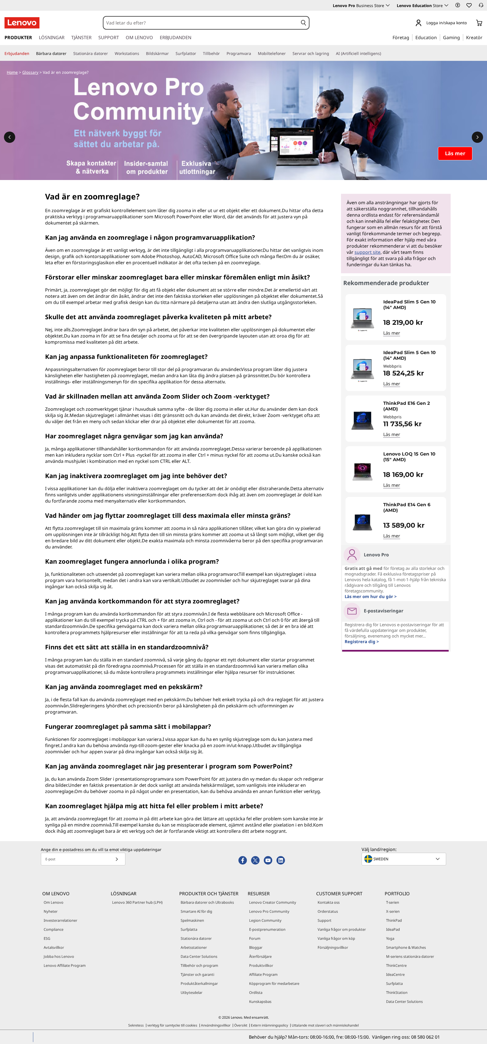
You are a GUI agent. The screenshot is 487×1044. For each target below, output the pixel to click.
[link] (481, 7)
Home (12, 72)
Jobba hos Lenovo (59, 956)
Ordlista (255, 992)
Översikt (240, 1025)
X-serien (393, 911)
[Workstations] (141, 53)
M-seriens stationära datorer (410, 956)
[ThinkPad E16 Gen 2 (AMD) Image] (362, 421)
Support (324, 920)
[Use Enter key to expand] (470, 23)
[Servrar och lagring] (331, 53)
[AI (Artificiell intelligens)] (383, 53)
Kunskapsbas (260, 1001)
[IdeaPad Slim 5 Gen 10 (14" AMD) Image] (362, 319)
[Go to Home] (22, 22)
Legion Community (265, 920)
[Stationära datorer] (110, 53)
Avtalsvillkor (54, 947)
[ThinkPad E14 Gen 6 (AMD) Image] (362, 522)
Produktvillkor (261, 965)
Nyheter (50, 911)
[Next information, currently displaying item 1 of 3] (477, 137)
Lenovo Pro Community (269, 911)
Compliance (53, 929)
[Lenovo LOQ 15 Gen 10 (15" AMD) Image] (362, 471)
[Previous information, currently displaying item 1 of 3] (9, 137)
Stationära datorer (196, 938)
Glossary (30, 72)
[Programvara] (253, 53)
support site (367, 252)
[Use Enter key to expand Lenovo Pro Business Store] (387, 5)
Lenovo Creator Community (272, 902)
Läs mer (391, 333)
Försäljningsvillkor (333, 947)
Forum (254, 938)
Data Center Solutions (199, 956)
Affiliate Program (263, 974)
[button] (457, 5)
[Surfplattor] (198, 53)
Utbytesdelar (191, 992)
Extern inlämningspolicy (269, 1025)
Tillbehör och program (199, 965)
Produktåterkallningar (199, 983)
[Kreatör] (484, 37)
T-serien (392, 902)
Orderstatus (328, 911)
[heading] (413, 304)
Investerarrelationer (60, 920)
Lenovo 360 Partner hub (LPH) (137, 902)
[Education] (438, 37)
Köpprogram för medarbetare (274, 983)
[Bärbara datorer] (68, 53)
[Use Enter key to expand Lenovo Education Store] (446, 5)
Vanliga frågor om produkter (342, 929)
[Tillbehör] (222, 53)
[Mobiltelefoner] (288, 53)
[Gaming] (461, 37)
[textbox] (404, 858)
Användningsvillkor (216, 1025)
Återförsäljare (260, 956)
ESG (47, 938)
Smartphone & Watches (406, 947)
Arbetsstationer (194, 947)
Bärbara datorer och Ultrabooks (207, 902)
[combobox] (200, 23)
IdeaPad (393, 929)
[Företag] (411, 37)
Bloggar (255, 947)
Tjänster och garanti (197, 974)
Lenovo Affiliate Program (65, 965)
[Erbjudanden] (31, 53)
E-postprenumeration (267, 929)
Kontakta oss (329, 902)
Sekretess (136, 1025)
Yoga (390, 938)
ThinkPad (394, 920)
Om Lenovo (53, 902)
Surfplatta (189, 929)
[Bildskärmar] (171, 53)
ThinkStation (397, 992)
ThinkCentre (396, 965)
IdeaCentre (395, 974)
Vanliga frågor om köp (336, 938)
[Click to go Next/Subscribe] (116, 859)
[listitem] (396, 317)
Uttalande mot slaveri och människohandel (325, 1025)
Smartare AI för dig (196, 911)
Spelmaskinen (192, 920)
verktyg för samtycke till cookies (172, 1025)
